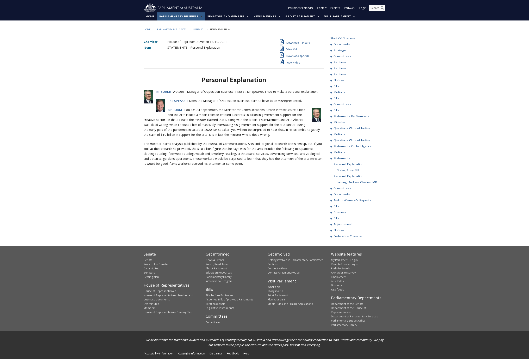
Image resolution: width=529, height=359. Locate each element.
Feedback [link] (233, 353)
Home (150, 16)
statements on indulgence (353, 146)
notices (339, 80)
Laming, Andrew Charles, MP (357, 182)
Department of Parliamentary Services (354, 316)
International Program (219, 281)
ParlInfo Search (340, 268)
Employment (338, 277)
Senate (148, 260)
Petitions (273, 264)
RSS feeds (337, 289)
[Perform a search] (382, 8)
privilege (340, 50)
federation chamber (348, 236)
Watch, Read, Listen (218, 264)
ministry (339, 122)
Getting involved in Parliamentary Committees (295, 260)
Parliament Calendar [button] (300, 8)
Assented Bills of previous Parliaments (229, 299)
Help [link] (246, 353)
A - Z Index (337, 281)
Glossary (336, 285)
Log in (363, 8)
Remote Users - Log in (344, 264)
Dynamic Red (152, 268)
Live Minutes (151, 304)
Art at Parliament (278, 295)
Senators (149, 272)
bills (336, 86)
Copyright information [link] (191, 353)
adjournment (343, 224)
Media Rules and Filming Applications (290, 304)
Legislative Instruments (220, 308)
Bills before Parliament (220, 295)
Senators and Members (226, 16)
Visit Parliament (337, 16)
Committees (213, 322)
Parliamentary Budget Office (348, 320)
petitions (340, 62)
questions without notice (352, 128)
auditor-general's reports (352, 200)
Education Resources (219, 272)
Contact (321, 8)
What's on (274, 287)
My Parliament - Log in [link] (344, 260)
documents (342, 44)
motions (339, 92)
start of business (342, 38)
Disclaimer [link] (216, 353)
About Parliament (300, 16)
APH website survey (343, 272)
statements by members (351, 116)
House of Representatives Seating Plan (168, 312)
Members (150, 308)
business (340, 212)
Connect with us (277, 268)
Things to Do (275, 291)
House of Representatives (160, 291)
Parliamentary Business (178, 16)
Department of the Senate (347, 304)
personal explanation (348, 164)
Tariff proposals (215, 304)
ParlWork (349, 8)
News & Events (265, 16)
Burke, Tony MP (348, 170)
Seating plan (151, 277)
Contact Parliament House (284, 272)
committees (342, 56)
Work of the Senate (156, 264)
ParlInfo (335, 8)
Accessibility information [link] (159, 353)
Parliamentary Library (218, 277)
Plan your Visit (276, 299)
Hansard (198, 29)
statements (342, 158)
